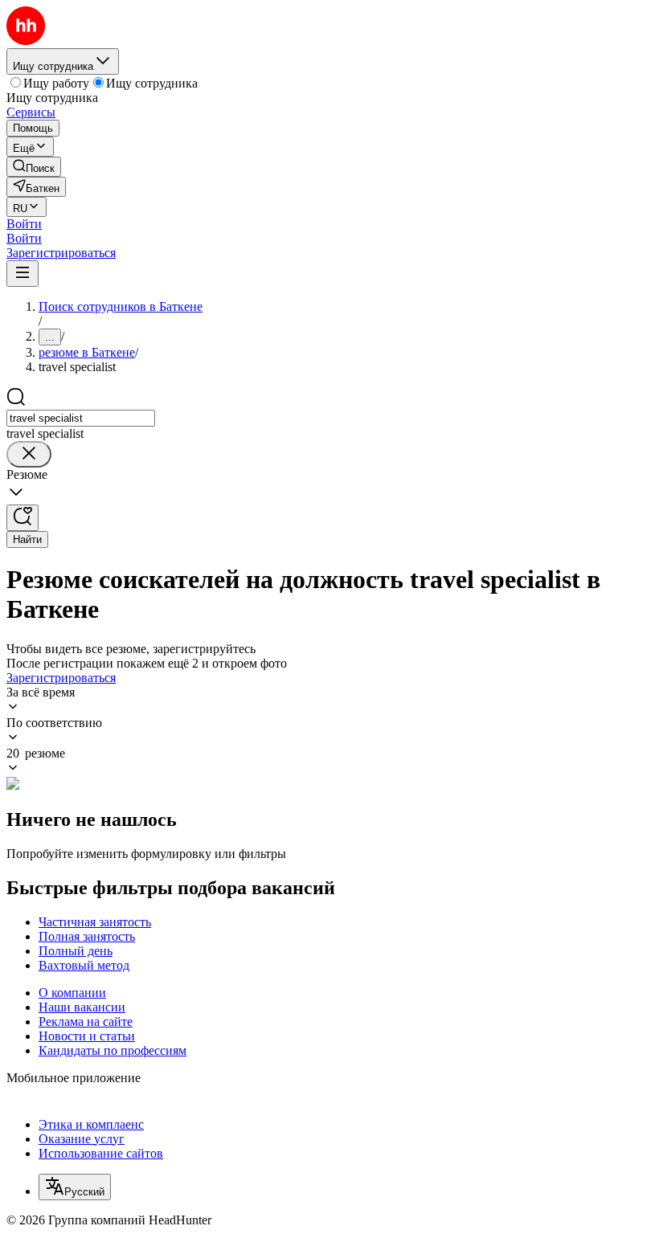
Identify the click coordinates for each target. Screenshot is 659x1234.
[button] (24, 224)
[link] (33, 167)
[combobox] (80, 418)
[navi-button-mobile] (22, 273)
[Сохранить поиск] (22, 518)
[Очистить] (28, 454)
